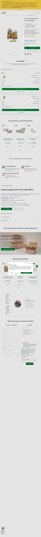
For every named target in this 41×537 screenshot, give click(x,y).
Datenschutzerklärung (29, 263)
